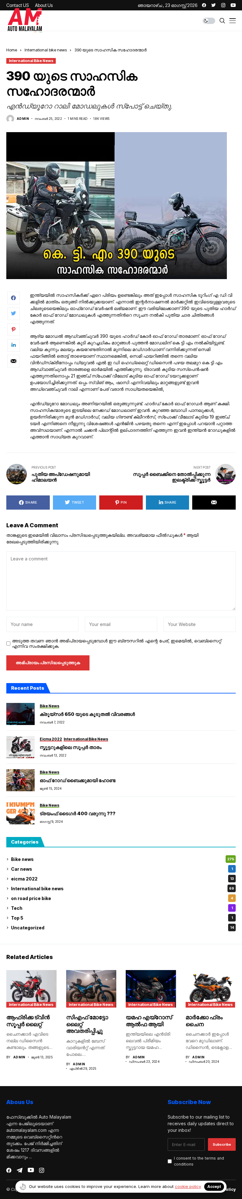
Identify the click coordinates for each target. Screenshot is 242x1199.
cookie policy (188, 1186)
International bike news (46, 49)
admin (23, 118)
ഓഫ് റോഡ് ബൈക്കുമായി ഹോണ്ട (77, 780)
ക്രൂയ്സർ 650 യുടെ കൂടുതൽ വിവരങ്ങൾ (87, 714)
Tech (122, 908)
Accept (214, 1186)
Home (11, 49)
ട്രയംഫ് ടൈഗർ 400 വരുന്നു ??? (77, 813)
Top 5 (122, 918)
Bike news (122, 859)
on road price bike (122, 898)
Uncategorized (122, 927)
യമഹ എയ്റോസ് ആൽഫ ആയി (149, 1020)
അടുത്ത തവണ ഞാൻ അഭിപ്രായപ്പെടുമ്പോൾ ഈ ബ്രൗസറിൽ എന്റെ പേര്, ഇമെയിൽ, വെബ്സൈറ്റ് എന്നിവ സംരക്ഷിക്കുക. (116, 643)
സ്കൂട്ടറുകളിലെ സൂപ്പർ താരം (70, 747)
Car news (122, 869)
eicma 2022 (122, 878)
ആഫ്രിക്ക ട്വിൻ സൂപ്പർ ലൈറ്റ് (28, 1020)
